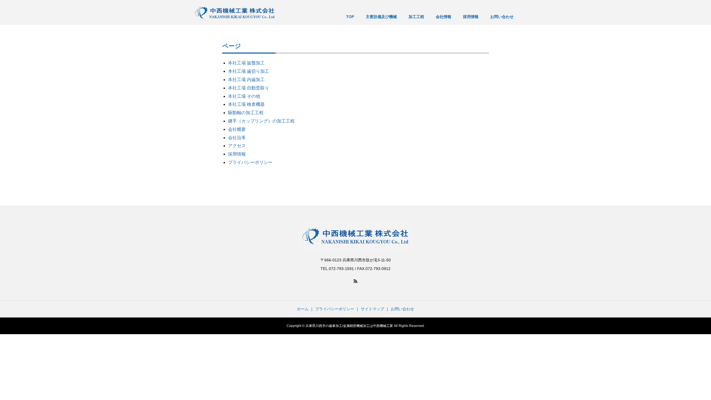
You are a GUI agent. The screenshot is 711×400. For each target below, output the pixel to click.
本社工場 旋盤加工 (246, 63)
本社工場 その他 (244, 96)
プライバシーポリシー (250, 162)
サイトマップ (372, 309)
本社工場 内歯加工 (246, 79)
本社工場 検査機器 (246, 104)
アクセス (237, 145)
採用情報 (237, 154)
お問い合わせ (402, 309)
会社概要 (237, 129)
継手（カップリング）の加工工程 (261, 121)
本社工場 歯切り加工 (248, 71)
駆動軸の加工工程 (246, 112)
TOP (350, 16)
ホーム (303, 309)
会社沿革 (237, 137)
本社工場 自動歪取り (248, 88)
